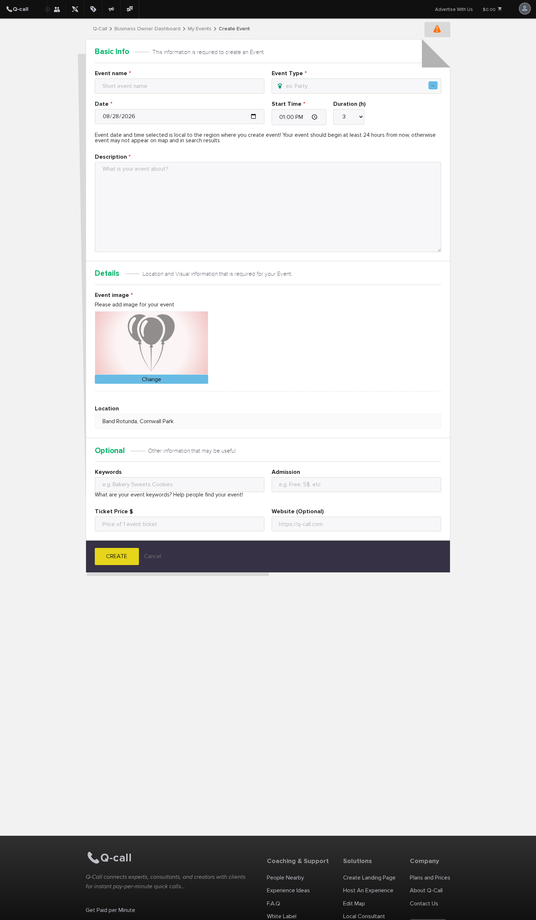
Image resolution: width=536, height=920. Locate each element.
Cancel (152, 556)
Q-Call (100, 28)
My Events (199, 28)
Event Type (287, 73)
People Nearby (285, 878)
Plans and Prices (430, 878)
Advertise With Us (454, 9)
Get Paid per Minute (110, 910)
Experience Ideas (288, 890)
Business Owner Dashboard (147, 28)
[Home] (23, 9)
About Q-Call (426, 890)
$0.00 (490, 9)
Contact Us (424, 904)
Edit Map (354, 904)
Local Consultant (364, 916)
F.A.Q (273, 904)
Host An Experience (368, 890)
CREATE (116, 556)
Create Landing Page (369, 878)
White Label (281, 916)
